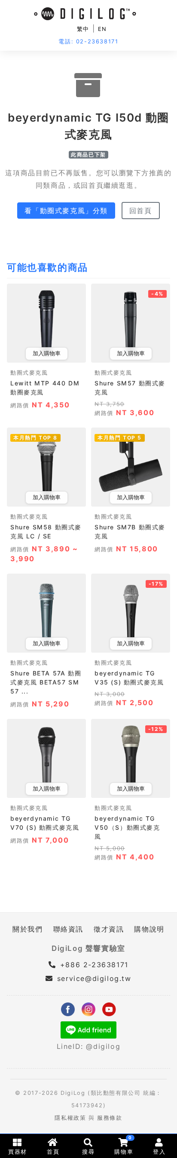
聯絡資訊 (68, 929)
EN (102, 29)
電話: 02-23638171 (88, 41)
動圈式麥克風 (29, 373)
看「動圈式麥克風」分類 (66, 210)
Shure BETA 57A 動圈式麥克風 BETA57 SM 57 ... (45, 682)
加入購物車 (47, 353)
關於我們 (27, 929)
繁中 (83, 29)
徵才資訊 (109, 929)
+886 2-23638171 (92, 964)
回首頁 (140, 210)
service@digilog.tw (94, 978)
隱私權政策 (70, 1118)
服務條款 (109, 1118)
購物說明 (149, 929)
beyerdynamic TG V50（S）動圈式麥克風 (127, 827)
